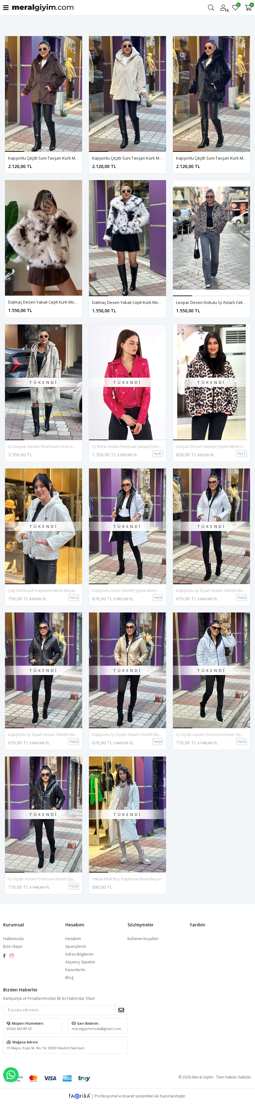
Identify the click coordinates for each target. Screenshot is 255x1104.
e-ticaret (126, 1095)
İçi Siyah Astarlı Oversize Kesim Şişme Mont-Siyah (54, 879)
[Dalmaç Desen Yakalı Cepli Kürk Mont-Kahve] (43, 238)
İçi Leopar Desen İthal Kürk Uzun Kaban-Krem (51, 446)
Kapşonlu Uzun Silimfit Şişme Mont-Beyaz (130, 590)
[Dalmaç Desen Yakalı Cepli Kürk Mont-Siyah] (127, 238)
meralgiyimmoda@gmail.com (96, 1028)
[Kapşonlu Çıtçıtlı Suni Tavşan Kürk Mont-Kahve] (43, 94)
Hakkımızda (13, 938)
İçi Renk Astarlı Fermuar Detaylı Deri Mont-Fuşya (137, 446)
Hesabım (73, 938)
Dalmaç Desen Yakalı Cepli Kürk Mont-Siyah (133, 302)
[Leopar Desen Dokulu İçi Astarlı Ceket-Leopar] (211, 238)
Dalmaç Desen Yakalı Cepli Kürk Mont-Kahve (49, 302)
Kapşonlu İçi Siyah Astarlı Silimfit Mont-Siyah (49, 734)
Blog (69, 977)
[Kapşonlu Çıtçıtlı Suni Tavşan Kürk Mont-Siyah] (211, 94)
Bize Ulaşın (12, 946)
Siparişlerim (75, 946)
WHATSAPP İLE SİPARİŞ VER (11, 1074)
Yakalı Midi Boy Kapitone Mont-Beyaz (127, 879)
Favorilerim (238, 6)
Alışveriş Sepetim (80, 962)
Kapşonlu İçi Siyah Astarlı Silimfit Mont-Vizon (133, 734)
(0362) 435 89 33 (19, 1028)
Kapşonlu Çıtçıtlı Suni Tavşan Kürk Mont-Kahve (51, 158)
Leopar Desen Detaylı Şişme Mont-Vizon (213, 446)
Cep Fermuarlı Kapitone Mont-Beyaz (42, 590)
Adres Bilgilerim (79, 954)
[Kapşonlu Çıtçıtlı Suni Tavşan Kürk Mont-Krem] (127, 94)
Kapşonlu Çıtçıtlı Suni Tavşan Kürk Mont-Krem (134, 158)
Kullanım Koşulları (143, 938)
